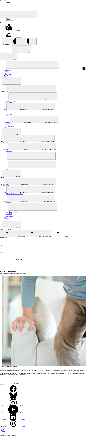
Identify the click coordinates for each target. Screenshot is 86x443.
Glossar (3, 430)
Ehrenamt (5, 201)
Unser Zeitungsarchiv (9, 151)
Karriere (5, 192)
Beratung (3, 91)
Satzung (5, 219)
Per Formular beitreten (7, 70)
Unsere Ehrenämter (8, 202)
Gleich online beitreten (7, 69)
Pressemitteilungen (8, 168)
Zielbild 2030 (6, 218)
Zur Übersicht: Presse (5, 142)
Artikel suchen (8, 150)
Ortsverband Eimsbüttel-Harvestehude (11, 212)
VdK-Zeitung (6, 149)
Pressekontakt (6, 167)
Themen (5, 109)
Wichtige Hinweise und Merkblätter (11, 101)
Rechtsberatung (6, 99)
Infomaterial (5, 71)
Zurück (15, 267)
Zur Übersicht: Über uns (5, 185)
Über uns (3, 184)
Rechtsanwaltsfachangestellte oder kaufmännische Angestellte (14, 194)
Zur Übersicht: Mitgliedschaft (6, 68)
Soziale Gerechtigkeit (9, 114)
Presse (3, 141)
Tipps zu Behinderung (9, 123)
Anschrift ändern (6, 73)
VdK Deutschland (3, 21)
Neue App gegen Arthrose (19, 259)
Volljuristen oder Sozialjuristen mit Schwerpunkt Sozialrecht (14, 193)
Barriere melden (4, 432)
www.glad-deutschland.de (6, 375)
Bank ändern (6, 75)
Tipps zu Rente (8, 124)
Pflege (7, 111)
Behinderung (7, 112)
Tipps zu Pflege (8, 125)
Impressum (3, 431)
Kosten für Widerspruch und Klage (11, 100)
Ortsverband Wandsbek (9, 215)
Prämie (5, 76)
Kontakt (5, 127)
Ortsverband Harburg (9, 213)
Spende (3, 177)
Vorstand (5, 217)
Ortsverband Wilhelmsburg (9, 216)
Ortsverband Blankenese (9, 211)
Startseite (3, 238)
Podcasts (7, 160)
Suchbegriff (2, 52)
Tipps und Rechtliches (7, 122)
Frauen (7, 113)
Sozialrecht (7, 115)
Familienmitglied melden (7, 74)
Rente (6, 110)
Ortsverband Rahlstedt (9, 214)
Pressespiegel (7, 169)
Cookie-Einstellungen (5, 433)
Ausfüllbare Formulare (9, 102)
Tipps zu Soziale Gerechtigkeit (10, 126)
